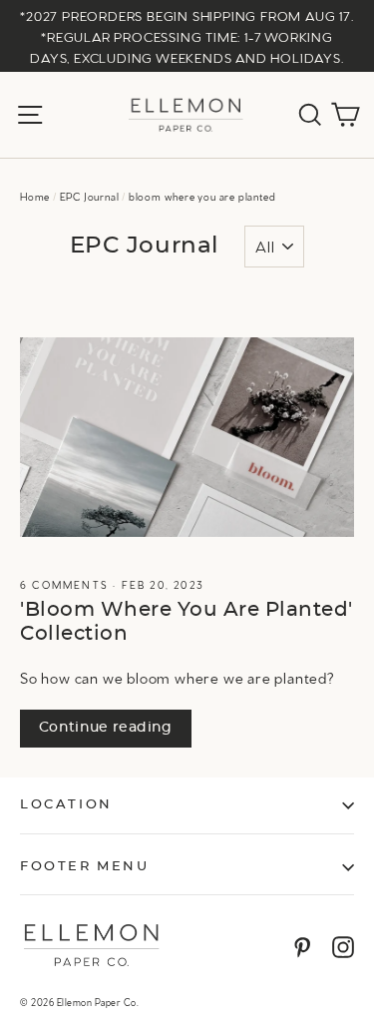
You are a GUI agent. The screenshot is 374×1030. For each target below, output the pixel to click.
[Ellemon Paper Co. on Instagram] (343, 946)
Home (35, 196)
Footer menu (85, 866)
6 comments (66, 584)
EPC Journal (90, 196)
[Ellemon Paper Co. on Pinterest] (302, 946)
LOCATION (66, 804)
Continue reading (106, 728)
